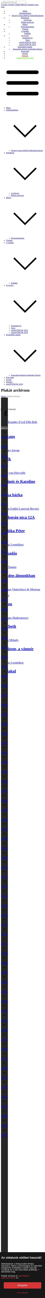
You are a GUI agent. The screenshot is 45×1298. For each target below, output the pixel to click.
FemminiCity (27, 38)
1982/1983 (7, 838)
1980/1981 (7, 857)
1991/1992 (7, 752)
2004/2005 (7, 628)
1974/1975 (7, 915)
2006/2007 (7, 609)
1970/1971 (7, 953)
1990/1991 (7, 762)
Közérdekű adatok (25, 47)
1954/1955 (7, 1106)
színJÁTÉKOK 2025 (27, 45)
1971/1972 (7, 943)
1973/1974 (7, 924)
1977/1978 (7, 886)
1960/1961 (7, 1049)
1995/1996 (7, 714)
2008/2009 (7, 590)
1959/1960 (7, 1058)
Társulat (25, 29)
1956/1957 (7, 1087)
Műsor (25, 24)
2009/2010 (7, 580)
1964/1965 (7, 1010)
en (3, 7)
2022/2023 (7, 456)
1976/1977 (7, 896)
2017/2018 (7, 504)
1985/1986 (7, 810)
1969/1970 (7, 963)
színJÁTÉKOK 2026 (25, 58)
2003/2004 (7, 638)
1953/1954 (7, 1115)
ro (2, 7)
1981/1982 (7, 848)
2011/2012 (7, 561)
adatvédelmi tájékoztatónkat (15, 1277)
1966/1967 (7, 991)
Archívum (28, 20)
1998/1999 (7, 685)
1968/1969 (7, 972)
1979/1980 (7, 867)
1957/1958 (7, 1077)
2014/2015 (7, 532)
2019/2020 (7, 485)
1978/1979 (7, 876)
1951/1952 (7, 1135)
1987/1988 (7, 790)
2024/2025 (7, 437)
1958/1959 (7, 1068)
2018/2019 (7, 494)
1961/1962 (7, 1039)
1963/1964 (7, 1020)
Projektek (25, 36)
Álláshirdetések (25, 13)
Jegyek (25, 54)
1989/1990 (7, 771)
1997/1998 (7, 695)
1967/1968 (7, 982)
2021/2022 (7, 465)
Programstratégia (27, 27)
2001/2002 (7, 657)
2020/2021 (7, 475)
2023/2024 (7, 446)
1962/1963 (7, 1029)
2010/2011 (7, 571)
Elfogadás (23, 1285)
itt (38, 1270)
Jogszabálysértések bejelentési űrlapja (27, 49)
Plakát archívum (27, 22)
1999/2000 (7, 676)
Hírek (25, 11)
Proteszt (25, 56)
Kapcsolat (25, 51)
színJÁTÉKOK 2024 (27, 42)
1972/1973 (7, 934)
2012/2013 (7, 551)
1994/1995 (7, 724)
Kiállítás (27, 33)
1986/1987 (7, 800)
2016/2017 (7, 513)
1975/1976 (7, 905)
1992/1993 (7, 743)
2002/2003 (7, 647)
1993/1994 (7, 733)
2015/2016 (7, 523)
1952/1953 (7, 1125)
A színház (25, 31)
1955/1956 (7, 1096)
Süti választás (22, 1293)
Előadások (25, 18)
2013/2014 (7, 542)
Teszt (28, 40)
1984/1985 (7, 819)
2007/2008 (7, 599)
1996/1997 (7, 704)
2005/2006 (7, 618)
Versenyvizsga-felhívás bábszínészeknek (28, 16)
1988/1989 (7, 781)
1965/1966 (7, 1001)
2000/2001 (7, 666)
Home (3, 396)
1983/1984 (7, 829)
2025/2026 (7, 427)
